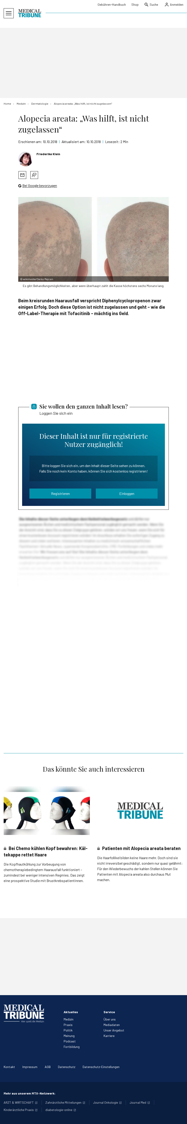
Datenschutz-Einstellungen (101, 1067)
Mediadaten (112, 1025)
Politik (68, 1030)
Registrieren (60, 493)
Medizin (68, 1019)
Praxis (68, 1025)
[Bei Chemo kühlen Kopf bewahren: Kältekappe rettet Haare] (47, 810)
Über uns (110, 1019)
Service (109, 1012)
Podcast (70, 1041)
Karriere (109, 1036)
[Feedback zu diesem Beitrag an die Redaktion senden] (34, 175)
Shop (135, 4)
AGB (48, 1067)
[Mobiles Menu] (9, 13)
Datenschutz (66, 1067)
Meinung (69, 1036)
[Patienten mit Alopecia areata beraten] (140, 810)
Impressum (29, 1067)
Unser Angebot (114, 1030)
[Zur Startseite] (29, 13)
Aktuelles (71, 1012)
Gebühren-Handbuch (112, 4)
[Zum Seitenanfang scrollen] (178, 1115)
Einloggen (126, 493)
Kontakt (9, 1067)
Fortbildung (72, 1047)
